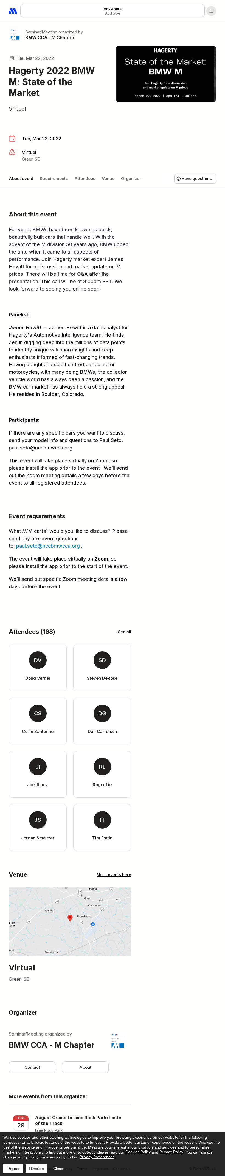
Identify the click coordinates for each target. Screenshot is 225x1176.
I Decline (36, 1168)
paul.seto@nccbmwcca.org (48, 546)
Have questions (197, 178)
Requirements (54, 178)
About (85, 1067)
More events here (114, 874)
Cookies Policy (138, 1152)
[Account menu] (211, 11)
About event (21, 178)
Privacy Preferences (97, 1157)
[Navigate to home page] (13, 10)
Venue (108, 178)
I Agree (13, 1168)
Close (58, 1168)
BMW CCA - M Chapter (50, 37)
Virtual (17, 109)
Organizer (131, 178)
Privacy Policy (171, 1152)
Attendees (84, 178)
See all (124, 631)
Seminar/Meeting (41, 32)
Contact (32, 1067)
